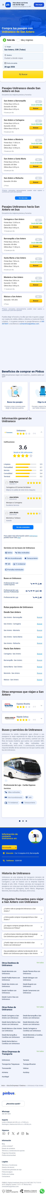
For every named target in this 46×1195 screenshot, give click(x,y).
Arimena (5, 1072)
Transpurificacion (29, 1064)
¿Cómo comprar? (7, 1146)
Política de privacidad (9, 1155)
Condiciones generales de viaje (11, 1169)
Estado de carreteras (8, 1148)
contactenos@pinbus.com (29, 324)
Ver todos (40, 963)
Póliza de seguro (7, 1172)
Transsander (6, 1068)
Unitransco (33, 536)
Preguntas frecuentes (8, 1153)
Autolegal (5, 1077)
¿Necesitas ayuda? (13, 1104)
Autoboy (26, 1072)
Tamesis (26, 1060)
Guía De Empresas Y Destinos (16, 1085)
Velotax (26, 1068)
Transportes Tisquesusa (10, 1064)
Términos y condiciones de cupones (13, 1151)
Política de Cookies (8, 1174)
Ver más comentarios (23, 527)
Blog (3, 1144)
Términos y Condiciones (9, 1165)
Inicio (3, 1085)
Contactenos (6, 1176)
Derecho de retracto (8, 1167)
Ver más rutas (23, 198)
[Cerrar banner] (3, 4)
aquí (19, 537)
